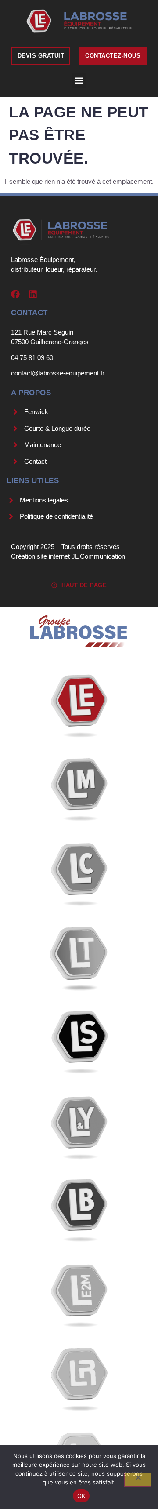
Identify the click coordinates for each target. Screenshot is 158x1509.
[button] (79, 80)
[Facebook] (15, 294)
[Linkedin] (33, 294)
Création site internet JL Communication (68, 556)
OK (81, 1495)
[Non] (137, 1480)
